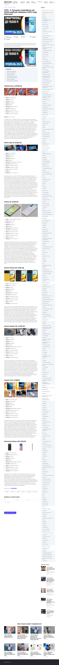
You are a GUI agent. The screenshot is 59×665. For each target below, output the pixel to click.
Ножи (43, 358)
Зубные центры (45, 292)
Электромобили (45, 216)
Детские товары (45, 149)
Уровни (44, 493)
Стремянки (44, 477)
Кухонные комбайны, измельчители (46, 342)
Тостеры (44, 370)
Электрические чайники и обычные (47, 380)
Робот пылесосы (45, 59)
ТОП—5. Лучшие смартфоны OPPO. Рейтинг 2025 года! (50, 590)
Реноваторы (45, 461)
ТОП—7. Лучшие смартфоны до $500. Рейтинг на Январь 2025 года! (22, 654)
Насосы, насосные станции (47, 446)
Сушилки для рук (45, 69)
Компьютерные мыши (46, 248)
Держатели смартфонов (47, 512)
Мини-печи (44, 350)
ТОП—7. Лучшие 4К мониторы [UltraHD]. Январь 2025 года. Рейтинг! (50, 612)
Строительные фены (46, 484)
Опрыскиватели (45, 450)
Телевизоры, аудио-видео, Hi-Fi (15, 3)
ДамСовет (8, 2)
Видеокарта (45, 225)
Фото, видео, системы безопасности (46, 549)
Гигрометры (44, 420)
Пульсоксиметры (45, 310)
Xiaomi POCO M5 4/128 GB (12, 76)
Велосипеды (45, 159)
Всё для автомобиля (46, 91)
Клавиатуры (45, 243)
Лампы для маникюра (46, 297)
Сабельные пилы (45, 463)
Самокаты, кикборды (46, 205)
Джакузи (44, 125)
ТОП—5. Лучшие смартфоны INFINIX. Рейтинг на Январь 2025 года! (9, 654)
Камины (44, 127)
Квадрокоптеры (45, 24)
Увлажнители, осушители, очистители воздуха (47, 77)
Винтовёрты (45, 407)
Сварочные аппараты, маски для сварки (48, 467)
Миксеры (44, 348)
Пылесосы (44, 57)
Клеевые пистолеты (46, 425)
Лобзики (44, 439)
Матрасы (44, 188)
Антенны (44, 118)
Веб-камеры (45, 223)
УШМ (43, 495)
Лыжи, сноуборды (45, 26)
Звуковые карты (45, 231)
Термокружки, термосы (46, 74)
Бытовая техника (45, 33)
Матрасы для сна (45, 303)
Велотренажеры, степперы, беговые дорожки (47, 20)
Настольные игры (45, 192)
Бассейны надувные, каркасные (48, 12)
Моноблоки (44, 261)
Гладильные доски (45, 123)
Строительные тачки (46, 482)
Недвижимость (45, 389)
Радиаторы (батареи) (46, 134)
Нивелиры (44, 448)
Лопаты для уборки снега (47, 441)
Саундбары (44, 542)
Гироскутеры (45, 22)
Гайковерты (45, 414)
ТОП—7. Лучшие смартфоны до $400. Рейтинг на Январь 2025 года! (35, 654)
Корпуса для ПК (45, 252)
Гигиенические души (46, 121)
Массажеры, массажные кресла (48, 299)
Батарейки (44, 401)
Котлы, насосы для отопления (47, 41)
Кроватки (44, 183)
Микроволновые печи (46, 346)
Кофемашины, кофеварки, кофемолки (47, 340)
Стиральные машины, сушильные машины (48, 67)
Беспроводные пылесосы (47, 35)
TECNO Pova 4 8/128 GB (11, 71)
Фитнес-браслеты (45, 527)
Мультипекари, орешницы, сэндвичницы (47, 356)
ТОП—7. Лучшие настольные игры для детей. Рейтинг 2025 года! (51, 569)
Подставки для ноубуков (47, 273)
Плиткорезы (45, 459)
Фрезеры (44, 497)
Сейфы (43, 506)
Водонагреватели (45, 37)
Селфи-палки (45, 521)
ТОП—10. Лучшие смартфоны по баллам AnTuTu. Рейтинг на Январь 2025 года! (22, 636)
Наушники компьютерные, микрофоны (47, 266)
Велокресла (45, 157)
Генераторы (45, 418)
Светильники (45, 138)
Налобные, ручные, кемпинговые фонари (48, 45)
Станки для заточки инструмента (48, 475)
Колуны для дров (45, 427)
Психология (44, 393)
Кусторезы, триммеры (46, 435)
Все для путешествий (46, 147)
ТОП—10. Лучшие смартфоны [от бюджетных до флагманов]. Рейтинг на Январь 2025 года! (35, 637)
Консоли (44, 250)
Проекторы (44, 538)
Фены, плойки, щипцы (46, 82)
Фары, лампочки (45, 114)
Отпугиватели (45, 452)
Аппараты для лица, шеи (47, 286)
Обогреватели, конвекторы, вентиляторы (47, 48)
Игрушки (44, 170)
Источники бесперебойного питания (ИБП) (47, 239)
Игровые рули (45, 236)
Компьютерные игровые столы (48, 246)
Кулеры (44, 254)
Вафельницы (45, 330)
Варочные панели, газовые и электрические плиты (47, 328)
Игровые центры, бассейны (47, 168)
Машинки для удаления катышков (48, 129)
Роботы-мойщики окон (46, 61)
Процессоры (45, 277)
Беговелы (44, 155)
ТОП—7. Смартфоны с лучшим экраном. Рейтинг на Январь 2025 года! (49, 654)
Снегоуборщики (45, 471)
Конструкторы (45, 181)
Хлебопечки (45, 376)
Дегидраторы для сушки (47, 333)
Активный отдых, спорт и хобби (48, 10)
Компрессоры (45, 103)
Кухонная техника (45, 319)
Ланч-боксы (45, 186)
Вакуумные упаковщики (47, 325)
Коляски (44, 177)
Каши (43, 175)
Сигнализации (45, 110)
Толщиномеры (45, 112)
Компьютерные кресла (46, 179)
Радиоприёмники (45, 540)
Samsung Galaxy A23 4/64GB (12, 80)
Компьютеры (44, 218)
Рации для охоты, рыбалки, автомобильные (47, 396)
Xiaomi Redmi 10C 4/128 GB (12, 77)
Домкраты (44, 101)
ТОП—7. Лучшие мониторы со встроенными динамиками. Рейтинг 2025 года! (51, 601)
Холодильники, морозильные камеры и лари (47, 87)
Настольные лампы (46, 194)
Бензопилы (44, 403)
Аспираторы (45, 288)
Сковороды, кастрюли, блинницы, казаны (48, 365)
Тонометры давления (46, 314)
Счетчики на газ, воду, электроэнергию (46, 72)
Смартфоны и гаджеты (46, 508)
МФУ (43, 263)
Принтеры (44, 275)
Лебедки (44, 437)
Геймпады (44, 227)
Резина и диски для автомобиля (48, 108)
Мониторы (44, 259)
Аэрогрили (44, 321)
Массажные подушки (46, 301)
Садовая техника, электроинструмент (45, 399)
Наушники (44, 516)
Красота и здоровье (46, 282)
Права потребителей (46, 391)
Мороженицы (45, 352)
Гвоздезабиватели (46, 416)
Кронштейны (45, 534)
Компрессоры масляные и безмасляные (47, 430)
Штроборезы (45, 499)
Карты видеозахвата (46, 241)
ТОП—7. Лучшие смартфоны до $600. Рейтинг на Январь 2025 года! (49, 636)
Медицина (44, 385)
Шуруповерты (45, 501)
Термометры (45, 312)
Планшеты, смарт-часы (46, 199)
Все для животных (45, 145)
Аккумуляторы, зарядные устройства (47, 97)
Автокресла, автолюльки (47, 153)
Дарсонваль (44, 290)
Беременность (45, 387)
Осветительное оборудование (47, 556)
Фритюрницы (45, 374)
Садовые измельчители (46, 465)
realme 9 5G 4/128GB (11, 79)
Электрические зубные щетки (48, 214)
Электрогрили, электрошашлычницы (46, 383)
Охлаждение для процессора (47, 271)
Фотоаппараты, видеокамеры (47, 554)
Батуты (44, 14)
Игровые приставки (46, 166)
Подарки (44, 201)
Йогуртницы (45, 337)
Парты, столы (45, 197)
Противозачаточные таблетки (48, 308)
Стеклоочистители (46, 65)
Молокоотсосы (45, 190)
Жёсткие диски (45, 229)
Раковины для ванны (46, 136)
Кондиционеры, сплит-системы (48, 39)
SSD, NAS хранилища (46, 220)
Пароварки (44, 360)
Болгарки (44, 405)
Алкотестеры (45, 284)
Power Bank (45, 510)
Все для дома (44, 116)
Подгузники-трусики (46, 203)
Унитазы (44, 140)
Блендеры (44, 323)
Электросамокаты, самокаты (47, 31)
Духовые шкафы (45, 335)
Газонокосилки (45, 412)
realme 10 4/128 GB (10, 74)
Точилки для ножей (46, 372)
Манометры (45, 443)
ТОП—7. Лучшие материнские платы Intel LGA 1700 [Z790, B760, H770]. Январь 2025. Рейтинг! (50, 580)
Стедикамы (44, 525)
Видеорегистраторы (46, 99)
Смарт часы (44, 523)
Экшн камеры (45, 560)
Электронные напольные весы (48, 89)
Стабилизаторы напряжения (47, 63)
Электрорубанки (45, 504)
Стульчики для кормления (47, 212)
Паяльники (44, 454)
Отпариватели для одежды (47, 50)
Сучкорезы (44, 486)
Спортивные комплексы (46, 210)
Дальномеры (45, 423)
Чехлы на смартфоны (46, 529)
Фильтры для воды (46, 84)
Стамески (44, 473)
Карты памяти (45, 514)
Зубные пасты (45, 164)
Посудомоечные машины (47, 362)
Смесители (44, 469)
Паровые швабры (45, 52)
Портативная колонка (46, 536)
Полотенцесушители (46, 132)
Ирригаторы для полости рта (47, 295)
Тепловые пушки (45, 488)
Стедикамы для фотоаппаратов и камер (47, 558)
